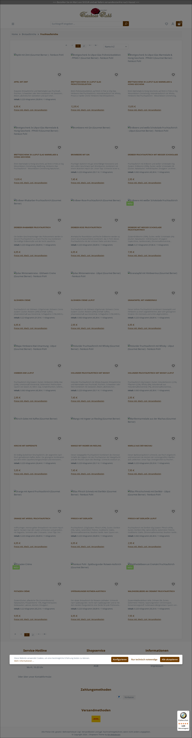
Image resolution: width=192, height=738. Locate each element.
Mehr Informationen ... (24, 661)
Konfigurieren (120, 659)
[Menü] (187, 712)
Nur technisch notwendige (144, 659)
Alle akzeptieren (170, 659)
